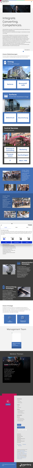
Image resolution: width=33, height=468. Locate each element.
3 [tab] (15, 191)
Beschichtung (19, 407)
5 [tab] (17, 191)
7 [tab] (20, 191)
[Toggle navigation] (31, 1)
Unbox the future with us (21, 418)
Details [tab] (17, 227)
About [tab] (27, 227)
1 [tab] (12, 191)
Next (29, 186)
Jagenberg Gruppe (20, 402)
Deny (6, 242)
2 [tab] (15, 218)
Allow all (27, 242)
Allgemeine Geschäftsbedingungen (21, 438)
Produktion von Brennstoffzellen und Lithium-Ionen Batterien (22, 454)
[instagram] (19, 444)
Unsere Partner (19, 401)
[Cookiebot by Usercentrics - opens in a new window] (28, 225)
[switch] (12, 239)
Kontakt (19, 424)
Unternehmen (19, 398)
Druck (18, 406)
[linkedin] (24, 444)
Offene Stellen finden (20, 420)
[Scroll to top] (31, 466)
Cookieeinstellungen (21, 427)
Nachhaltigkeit (19, 415)
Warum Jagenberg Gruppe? (21, 419)
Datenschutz (19, 435)
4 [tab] (16, 191)
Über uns (19, 400)
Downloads (8, 404)
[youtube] (20, 445)
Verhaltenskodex (20, 436)
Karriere (18, 417)
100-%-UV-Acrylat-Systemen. (21, 458)
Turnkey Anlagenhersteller (20, 450)
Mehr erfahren (7, 379)
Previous (3, 186)
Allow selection (16, 242)
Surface (18, 404)
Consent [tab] (6, 227)
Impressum (19, 434)
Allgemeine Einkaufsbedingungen (21, 440)
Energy (18, 409)
